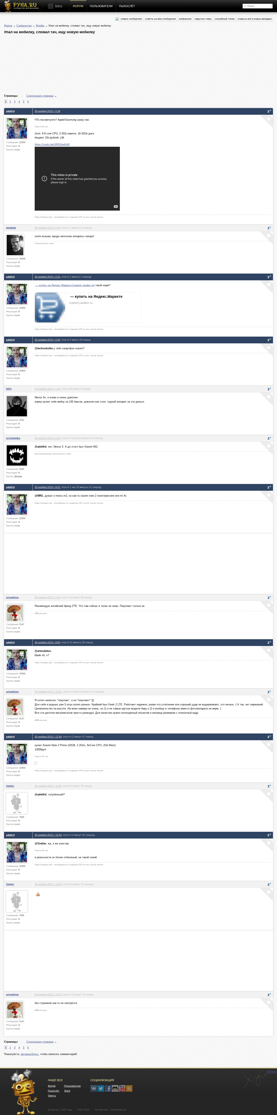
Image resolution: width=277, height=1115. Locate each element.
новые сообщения (131, 18)
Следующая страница (39, 95)
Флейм (40, 25)
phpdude (11, 227)
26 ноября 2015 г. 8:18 (47, 597)
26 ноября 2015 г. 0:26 (47, 339)
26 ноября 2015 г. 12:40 (48, 786)
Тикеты (52, 1095)
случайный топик (224, 18)
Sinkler (10, 786)
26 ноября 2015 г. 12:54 (48, 835)
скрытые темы (203, 18)
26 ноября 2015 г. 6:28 (47, 438)
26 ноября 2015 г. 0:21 (47, 276)
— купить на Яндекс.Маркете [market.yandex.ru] (64, 285)
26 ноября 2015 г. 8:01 (47, 487)
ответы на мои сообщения (160, 18)
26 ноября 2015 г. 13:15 (48, 994)
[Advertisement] (125, 64)
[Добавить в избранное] (266, 121)
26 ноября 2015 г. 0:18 (47, 111)
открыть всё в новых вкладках (255, 18)
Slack (67, 1090)
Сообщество (24, 25)
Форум (78, 6)
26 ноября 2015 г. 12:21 (48, 691)
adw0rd (10, 111)
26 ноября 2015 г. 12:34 (48, 736)
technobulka (13, 438)
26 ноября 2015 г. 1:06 (47, 389)
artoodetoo (12, 597)
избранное (185, 18)
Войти (58, 6)
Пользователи (101, 6)
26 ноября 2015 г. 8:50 (47, 642)
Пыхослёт (127, 6)
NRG (9, 389)
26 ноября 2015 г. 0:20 (47, 227)
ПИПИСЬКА (255, 1079)
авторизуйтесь (30, 1054)
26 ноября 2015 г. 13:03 (48, 884)
